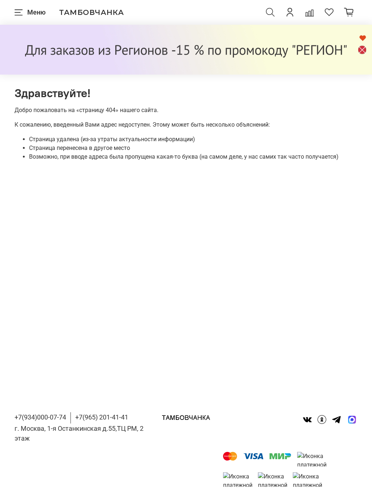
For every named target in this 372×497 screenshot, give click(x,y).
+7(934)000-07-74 (40, 417)
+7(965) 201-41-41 (101, 417)
